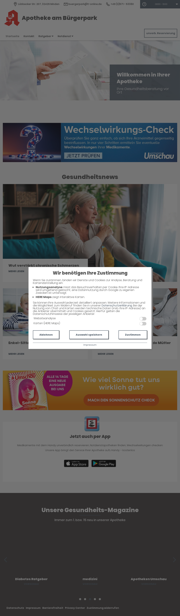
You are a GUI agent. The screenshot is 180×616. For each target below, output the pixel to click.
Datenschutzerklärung (117, 305)
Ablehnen (46, 334)
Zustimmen (133, 334)
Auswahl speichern (89, 334)
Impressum (90, 344)
